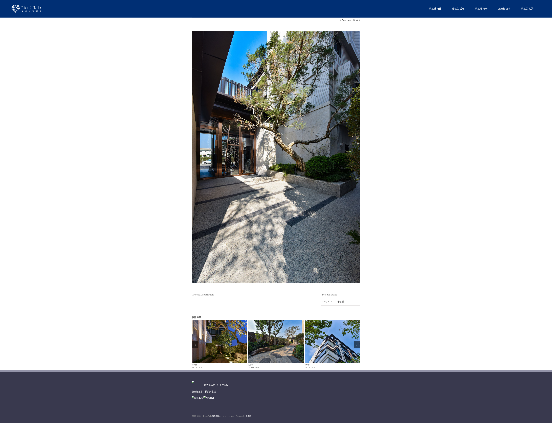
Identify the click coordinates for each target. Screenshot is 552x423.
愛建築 (248, 416)
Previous (346, 20)
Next (355, 20)
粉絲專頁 (198, 398)
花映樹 (340, 301)
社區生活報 (222, 385)
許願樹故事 (197, 391)
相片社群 (210, 398)
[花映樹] (219, 341)
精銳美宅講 (210, 391)
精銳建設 (215, 416)
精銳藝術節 (209, 385)
